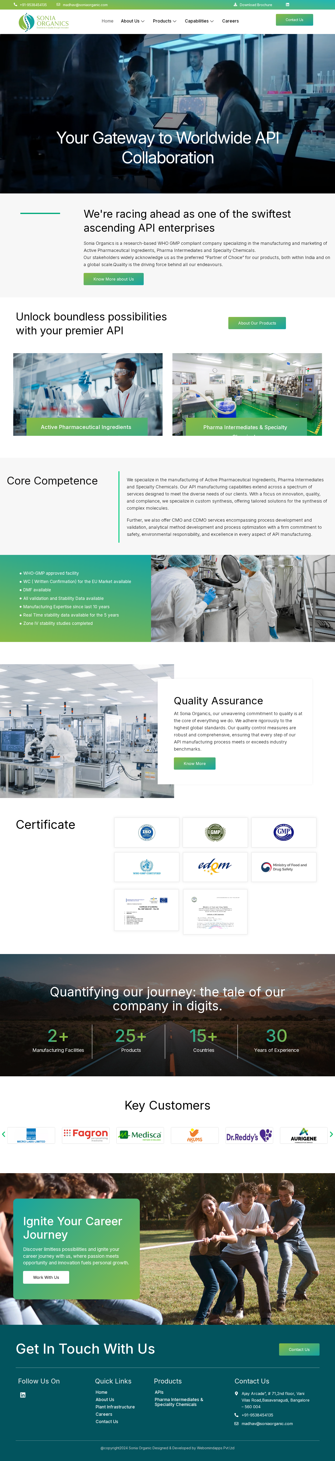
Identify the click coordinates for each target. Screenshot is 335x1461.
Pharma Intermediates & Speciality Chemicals (179, 1402)
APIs (159, 1392)
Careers (230, 21)
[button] (3, 1134)
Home (108, 21)
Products (162, 21)
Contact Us (107, 1421)
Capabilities (197, 21)
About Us (130, 21)
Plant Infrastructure (115, 1407)
